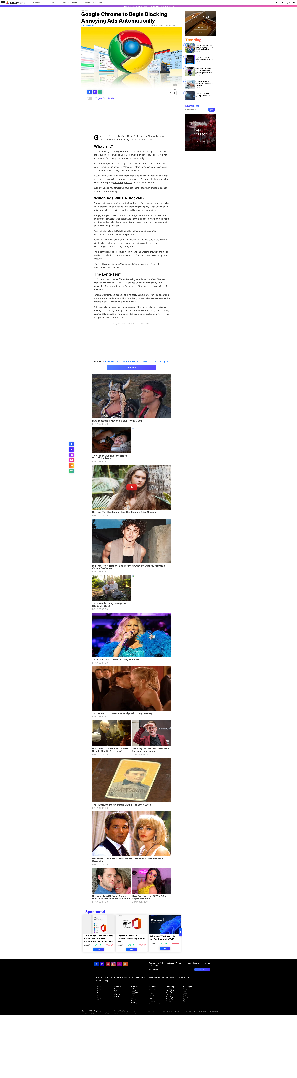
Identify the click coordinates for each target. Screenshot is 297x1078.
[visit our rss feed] (125, 964)
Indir (175, 85)
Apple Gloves (152, 989)
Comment (140, 367)
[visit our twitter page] (102, 964)
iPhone (99, 989)
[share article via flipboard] (71, 460)
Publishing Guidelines (201, 1011)
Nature (185, 999)
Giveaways (85, 3)
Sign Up (211, 110)
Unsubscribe (113, 977)
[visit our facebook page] (96, 964)
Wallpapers (98, 3)
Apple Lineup (34, 3)
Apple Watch (101, 997)
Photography (187, 997)
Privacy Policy (170, 991)
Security (151, 995)
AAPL (150, 999)
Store (74, 3)
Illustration (186, 995)
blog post (98, 191)
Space (185, 1001)
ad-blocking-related (122, 182)
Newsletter (155, 977)
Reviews (151, 991)
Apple (185, 993)
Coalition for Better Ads (119, 218)
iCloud (133, 995)
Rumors (65, 3)
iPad (98, 991)
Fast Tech (84, 10)
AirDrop (133, 989)
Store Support (181, 977)
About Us (169, 989)
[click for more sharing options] (100, 92)
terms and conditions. (89, 1013)
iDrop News (97, 1011)
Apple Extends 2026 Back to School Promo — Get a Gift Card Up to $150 (139, 361)
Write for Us (167, 977)
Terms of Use (170, 999)
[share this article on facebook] (89, 92)
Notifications (127, 977)
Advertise (169, 995)
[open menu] (3, 2)
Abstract (186, 991)
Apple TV (99, 995)
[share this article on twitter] (95, 92)
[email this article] (71, 455)
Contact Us (101, 977)
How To (55, 3)
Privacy (151, 993)
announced (124, 175)
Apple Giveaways (154, 1003)
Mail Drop (134, 1003)
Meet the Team (141, 977)
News (46, 3)
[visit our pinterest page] (108, 964)
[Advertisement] (131, 117)
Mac (98, 993)
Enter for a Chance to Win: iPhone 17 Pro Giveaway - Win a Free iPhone (148, 6)
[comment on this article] (71, 465)
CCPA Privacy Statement (165, 1011)
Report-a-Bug (102, 980)
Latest (185, 989)
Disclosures (214, 1011)
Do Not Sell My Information (183, 1011)
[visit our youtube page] (119, 964)
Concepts (151, 1001)
